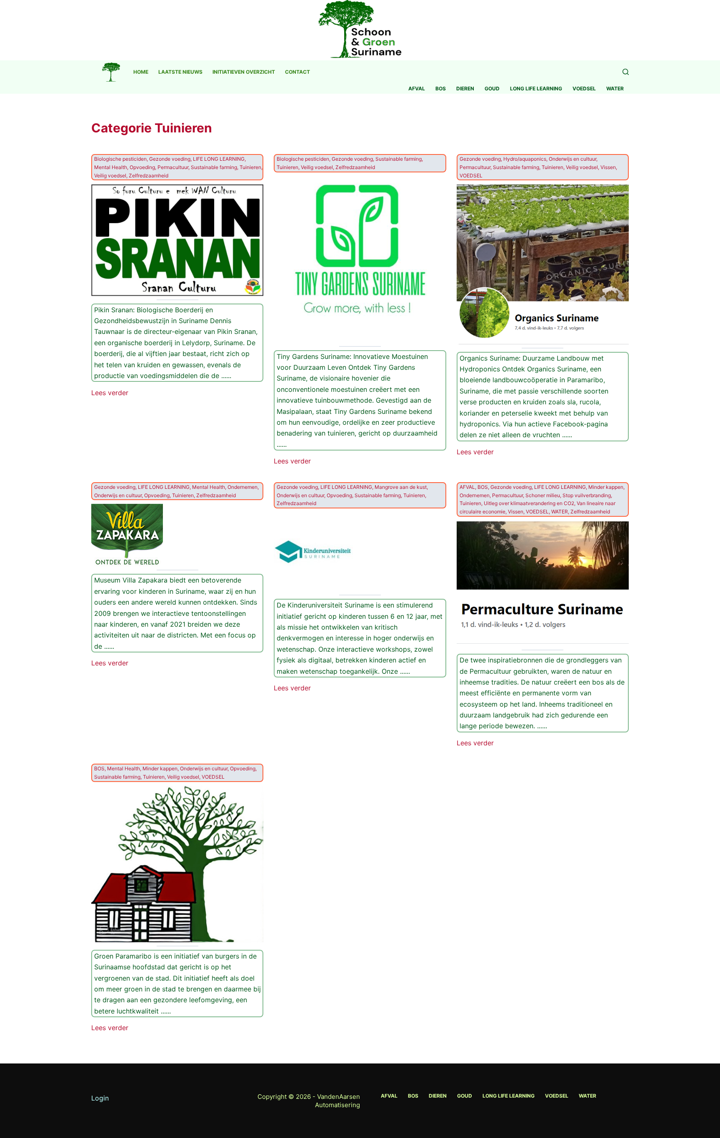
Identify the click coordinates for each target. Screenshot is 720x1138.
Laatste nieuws (180, 72)
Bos (440, 88)
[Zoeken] (625, 72)
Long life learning (536, 88)
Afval (416, 88)
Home (140, 72)
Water (615, 88)
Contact (297, 72)
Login (100, 1098)
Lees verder (109, 393)
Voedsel (584, 88)
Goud (492, 88)
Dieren (465, 88)
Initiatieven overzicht (243, 72)
